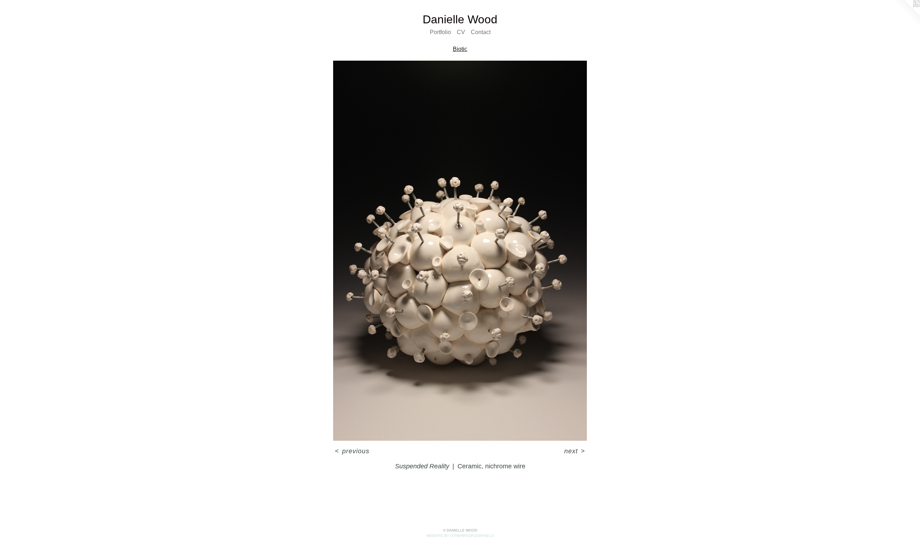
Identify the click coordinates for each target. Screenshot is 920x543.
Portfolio (440, 32)
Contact (481, 32)
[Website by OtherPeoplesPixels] (905, 14)
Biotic (460, 49)
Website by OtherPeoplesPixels (460, 536)
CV (461, 32)
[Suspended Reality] (460, 251)
